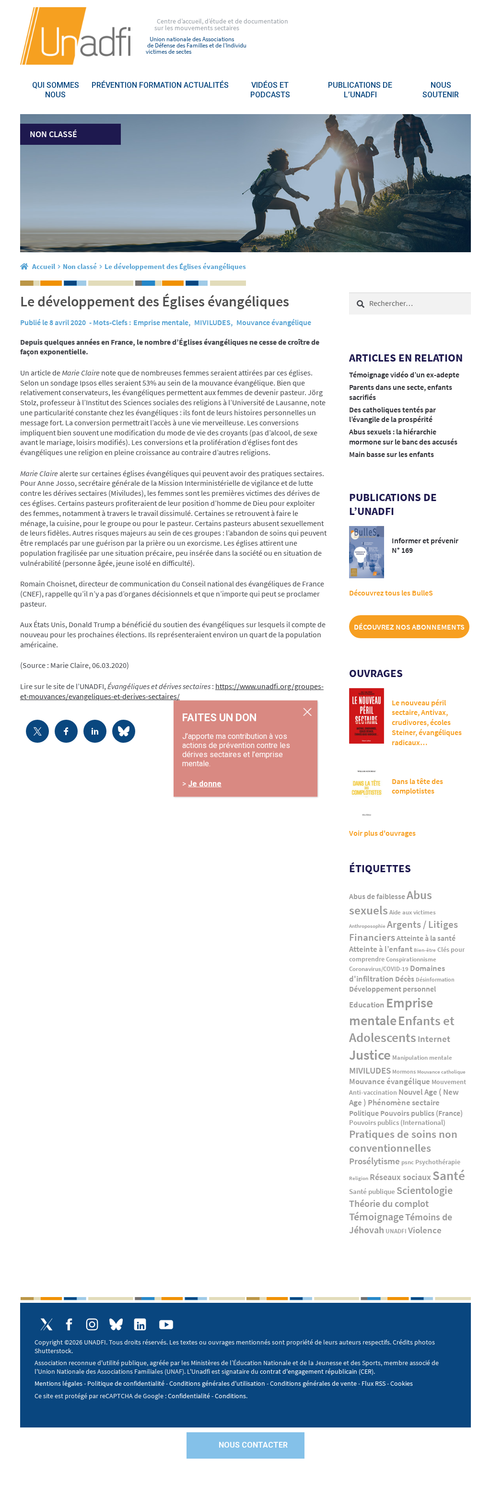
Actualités (206, 85)
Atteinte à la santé (426, 938)
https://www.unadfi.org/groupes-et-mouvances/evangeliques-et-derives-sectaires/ (172, 691)
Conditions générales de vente (313, 1383)
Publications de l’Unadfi (360, 90)
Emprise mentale (160, 322)
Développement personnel (392, 989)
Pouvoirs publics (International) (397, 1122)
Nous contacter (253, 1445)
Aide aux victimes (412, 912)
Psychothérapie (437, 1162)
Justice (370, 1055)
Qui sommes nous (55, 90)
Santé (449, 1175)
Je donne (205, 783)
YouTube (166, 1324)
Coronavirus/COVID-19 (379, 968)
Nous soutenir (440, 90)
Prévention (114, 85)
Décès (404, 978)
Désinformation (435, 979)
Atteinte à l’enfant (380, 949)
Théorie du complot (389, 1203)
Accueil (43, 266)
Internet (434, 1038)
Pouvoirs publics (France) (421, 1113)
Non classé (80, 266)
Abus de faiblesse (377, 896)
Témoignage (376, 1216)
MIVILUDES (212, 322)
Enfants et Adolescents (402, 1029)
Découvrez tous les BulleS (391, 592)
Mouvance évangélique (273, 322)
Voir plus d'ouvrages (382, 833)
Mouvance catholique (441, 1071)
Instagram (92, 1324)
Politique (364, 1113)
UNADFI (396, 1231)
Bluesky (116, 1324)
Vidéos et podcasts (270, 90)
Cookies (401, 1383)
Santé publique (372, 1191)
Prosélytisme (374, 1161)
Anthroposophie (367, 926)
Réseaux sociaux (400, 1176)
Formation (160, 85)
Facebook (69, 1324)
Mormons (404, 1071)
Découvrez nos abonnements (409, 627)
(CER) (366, 1371)
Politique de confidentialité (125, 1383)
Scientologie (425, 1190)
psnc (407, 1162)
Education (367, 1004)
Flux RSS (374, 1383)
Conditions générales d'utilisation (217, 1383)
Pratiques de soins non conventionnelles (403, 1141)
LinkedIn (140, 1324)
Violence (425, 1230)
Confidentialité (189, 1396)
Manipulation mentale (422, 1057)
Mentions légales (58, 1383)
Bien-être (425, 950)
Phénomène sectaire (404, 1102)
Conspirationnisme (411, 959)
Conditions (230, 1396)
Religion (358, 1178)
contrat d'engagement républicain (308, 1371)
